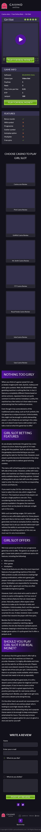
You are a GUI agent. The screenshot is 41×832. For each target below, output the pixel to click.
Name (5, 741)
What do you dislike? (14, 777)
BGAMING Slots (28, 75)
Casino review (20, 173)
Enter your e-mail (9, 749)
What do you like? (13, 758)
